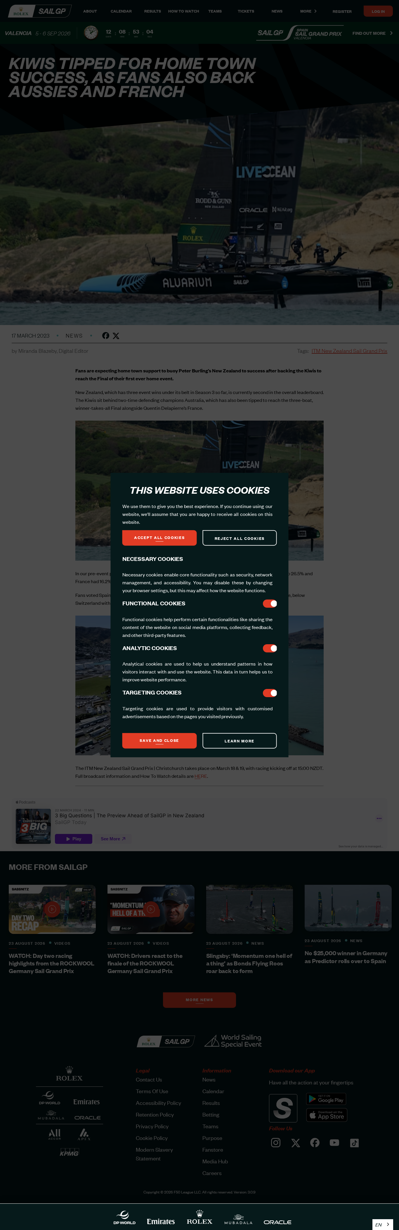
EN (378, 1224)
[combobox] (382, 1224)
